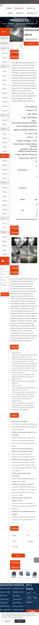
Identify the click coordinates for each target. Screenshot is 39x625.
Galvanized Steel (20, 23)
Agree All (19, 621)
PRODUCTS (10, 23)
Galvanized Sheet (31, 23)
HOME (4, 23)
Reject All (7, 621)
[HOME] (1, 5)
